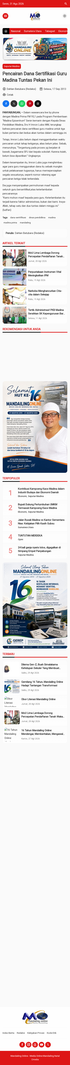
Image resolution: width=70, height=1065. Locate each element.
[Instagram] (28, 1044)
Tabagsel (50, 31)
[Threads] (35, 1044)
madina (52, 217)
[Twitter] (48, 1044)
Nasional (15, 31)
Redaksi (21, 1032)
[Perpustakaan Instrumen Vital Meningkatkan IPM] (15, 276)
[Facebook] (22, 1044)
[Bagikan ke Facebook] (6, 103)
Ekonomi (63, 31)
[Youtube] (41, 1044)
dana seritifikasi (18, 217)
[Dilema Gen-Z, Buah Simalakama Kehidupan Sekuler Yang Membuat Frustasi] (12, 669)
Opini (20, 539)
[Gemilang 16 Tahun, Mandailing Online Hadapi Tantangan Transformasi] (12, 686)
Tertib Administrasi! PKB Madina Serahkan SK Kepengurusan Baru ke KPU (46, 313)
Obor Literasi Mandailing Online (38, 699)
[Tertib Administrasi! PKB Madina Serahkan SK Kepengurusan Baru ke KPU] (15, 315)
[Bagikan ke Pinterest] (30, 103)
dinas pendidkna (37, 217)
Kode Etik (51, 1032)
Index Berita (8, 1032)
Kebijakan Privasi (35, 1032)
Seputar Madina (12, 66)
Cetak (10, 94)
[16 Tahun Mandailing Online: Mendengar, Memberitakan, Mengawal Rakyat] (12, 735)
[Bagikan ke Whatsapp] (22, 103)
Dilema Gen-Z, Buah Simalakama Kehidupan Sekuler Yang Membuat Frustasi (40, 668)
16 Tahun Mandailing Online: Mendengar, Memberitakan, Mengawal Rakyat (42, 734)
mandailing (25, 222)
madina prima (10, 222)
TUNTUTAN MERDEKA (30, 535)
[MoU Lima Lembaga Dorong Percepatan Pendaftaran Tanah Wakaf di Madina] (15, 257)
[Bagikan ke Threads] (37, 103)
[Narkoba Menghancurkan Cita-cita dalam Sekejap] (15, 296)
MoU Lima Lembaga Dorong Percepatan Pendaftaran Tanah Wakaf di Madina (45, 256)
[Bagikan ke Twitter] (14, 103)
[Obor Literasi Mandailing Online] (12, 702)
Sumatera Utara (32, 31)
